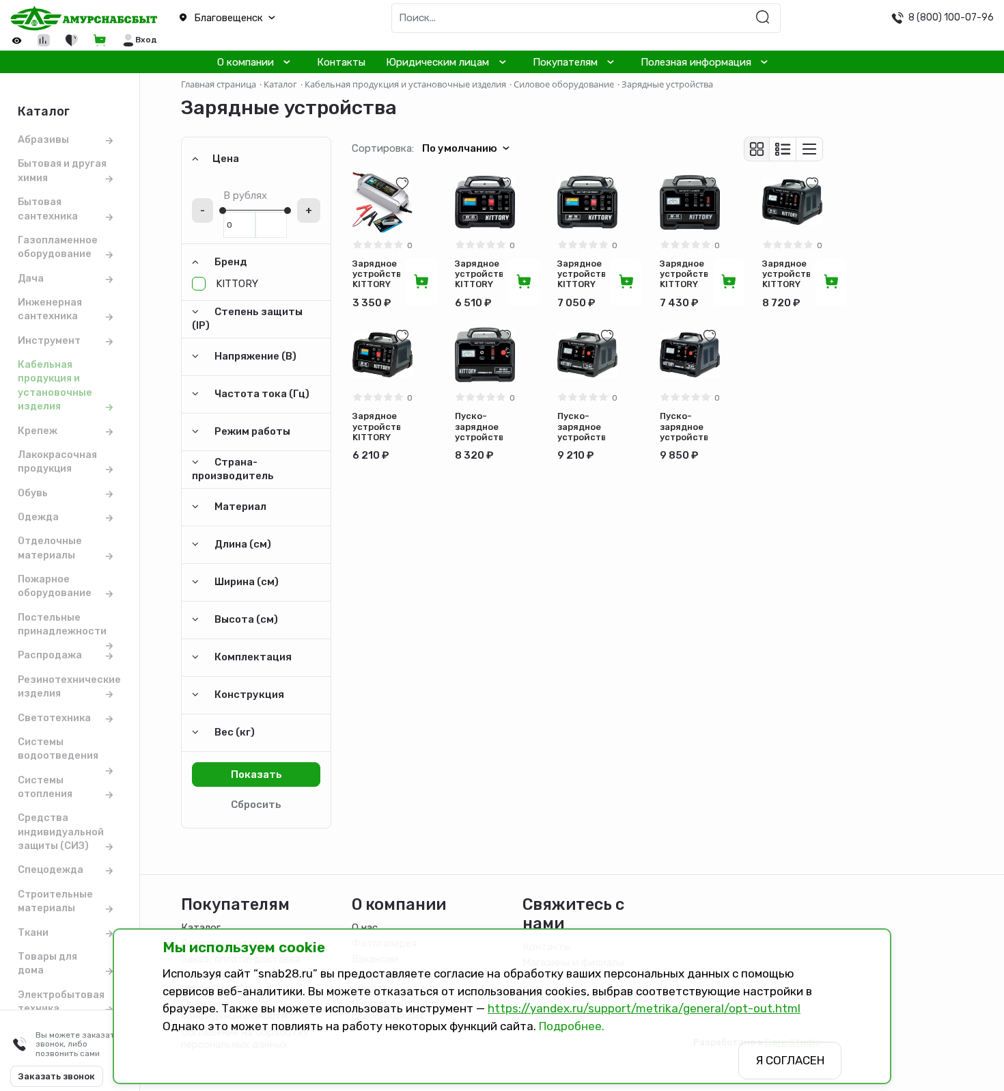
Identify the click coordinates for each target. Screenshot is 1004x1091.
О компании (245, 62)
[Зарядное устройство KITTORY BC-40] (690, 202)
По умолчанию (459, 148)
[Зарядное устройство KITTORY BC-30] (587, 202)
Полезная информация (696, 62)
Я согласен (789, 1060)
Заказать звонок (56, 1076)
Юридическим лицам (437, 62)
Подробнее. (571, 1026)
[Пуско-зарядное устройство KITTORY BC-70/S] (690, 355)
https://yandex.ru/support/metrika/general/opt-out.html (644, 1008)
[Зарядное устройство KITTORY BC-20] (382, 355)
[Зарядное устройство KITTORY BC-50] (792, 202)
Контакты (341, 62)
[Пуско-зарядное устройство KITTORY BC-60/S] (587, 355)
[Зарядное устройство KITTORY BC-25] (485, 202)
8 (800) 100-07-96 (951, 17)
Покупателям (565, 62)
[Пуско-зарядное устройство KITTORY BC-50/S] (485, 355)
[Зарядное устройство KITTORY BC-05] (382, 202)
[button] (251, 18)
